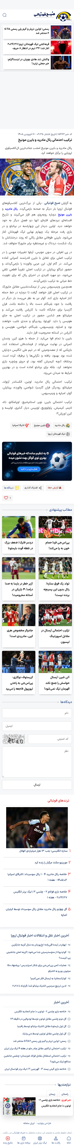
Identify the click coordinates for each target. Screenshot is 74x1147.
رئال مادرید (11, 209)
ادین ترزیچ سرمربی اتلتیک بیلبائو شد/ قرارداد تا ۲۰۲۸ (39, 986)
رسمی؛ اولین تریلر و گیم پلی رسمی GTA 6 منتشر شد (26, 31)
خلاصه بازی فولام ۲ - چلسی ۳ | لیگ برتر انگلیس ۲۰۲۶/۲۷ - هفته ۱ (40, 895)
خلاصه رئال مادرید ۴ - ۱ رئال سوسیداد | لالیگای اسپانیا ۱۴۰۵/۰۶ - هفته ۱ (37, 877)
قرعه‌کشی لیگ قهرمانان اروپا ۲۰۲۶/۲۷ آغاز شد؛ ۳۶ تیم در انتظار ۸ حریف (28, 46)
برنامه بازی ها (23, 1143)
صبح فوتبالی (52, 203)
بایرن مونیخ (65, 215)
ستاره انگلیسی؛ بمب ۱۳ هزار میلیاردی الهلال (43, 851)
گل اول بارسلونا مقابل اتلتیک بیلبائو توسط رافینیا (41, 1026)
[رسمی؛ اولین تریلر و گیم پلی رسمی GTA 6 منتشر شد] (61, 32)
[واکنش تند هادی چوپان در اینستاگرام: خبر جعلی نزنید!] (61, 62)
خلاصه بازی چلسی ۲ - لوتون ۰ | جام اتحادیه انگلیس (40, 1012)
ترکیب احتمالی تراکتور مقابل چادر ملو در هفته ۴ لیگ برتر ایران (35, 1048)
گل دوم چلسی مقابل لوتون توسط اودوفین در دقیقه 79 (38, 1019)
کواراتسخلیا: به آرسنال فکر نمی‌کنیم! (48, 978)
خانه (69, 1143)
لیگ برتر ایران (40, 1143)
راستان (64, 1094)
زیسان (52, 1094)
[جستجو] (4, 15)
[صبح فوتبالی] (47, 14)
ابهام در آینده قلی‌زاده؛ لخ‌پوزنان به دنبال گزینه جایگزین (39, 945)
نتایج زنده (8, 1143)
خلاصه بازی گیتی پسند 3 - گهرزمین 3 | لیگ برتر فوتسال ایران (35, 1069)
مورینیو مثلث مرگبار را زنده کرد (51, 863)
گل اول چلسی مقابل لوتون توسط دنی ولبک (44, 1034)
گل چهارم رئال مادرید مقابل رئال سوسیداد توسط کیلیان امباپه (36, 912)
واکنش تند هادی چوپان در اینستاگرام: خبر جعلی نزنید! (28, 62)
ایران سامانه (29, 1123)
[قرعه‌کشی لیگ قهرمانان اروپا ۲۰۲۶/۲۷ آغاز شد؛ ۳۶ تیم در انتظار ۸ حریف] (61, 47)
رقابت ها (56, 1143)
